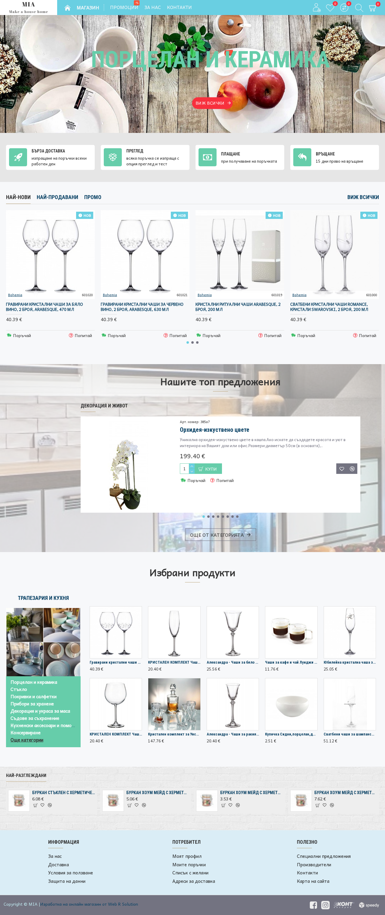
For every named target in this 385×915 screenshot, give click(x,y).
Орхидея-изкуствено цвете (214, 429)
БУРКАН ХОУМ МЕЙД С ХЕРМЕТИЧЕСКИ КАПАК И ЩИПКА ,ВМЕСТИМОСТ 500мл (157, 792)
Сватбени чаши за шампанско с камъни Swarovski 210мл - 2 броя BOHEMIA (350, 734)
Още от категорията (217, 534)
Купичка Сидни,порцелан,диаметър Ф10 (291, 734)
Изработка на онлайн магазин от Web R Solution (89, 904)
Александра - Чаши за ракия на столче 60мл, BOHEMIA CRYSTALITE (233, 734)
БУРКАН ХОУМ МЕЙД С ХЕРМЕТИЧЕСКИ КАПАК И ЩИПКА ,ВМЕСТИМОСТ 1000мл (345, 792)
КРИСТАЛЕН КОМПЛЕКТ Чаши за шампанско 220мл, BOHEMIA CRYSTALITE (174, 662)
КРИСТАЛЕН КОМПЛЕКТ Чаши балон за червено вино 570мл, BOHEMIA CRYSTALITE (116, 734)
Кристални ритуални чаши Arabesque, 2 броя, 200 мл (238, 307)
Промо (92, 197)
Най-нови (18, 197)
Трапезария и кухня (43, 598)
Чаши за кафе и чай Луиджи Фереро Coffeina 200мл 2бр (291, 662)
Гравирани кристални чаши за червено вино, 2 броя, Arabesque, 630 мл (142, 307)
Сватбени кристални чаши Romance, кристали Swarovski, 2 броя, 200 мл (329, 307)
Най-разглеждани (26, 775)
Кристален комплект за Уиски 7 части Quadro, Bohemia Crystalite (174, 734)
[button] (187, 342)
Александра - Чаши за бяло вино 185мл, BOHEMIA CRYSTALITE (233, 662)
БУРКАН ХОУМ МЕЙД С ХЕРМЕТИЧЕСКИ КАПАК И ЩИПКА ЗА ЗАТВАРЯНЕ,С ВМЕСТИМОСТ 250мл (251, 792)
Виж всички (363, 197)
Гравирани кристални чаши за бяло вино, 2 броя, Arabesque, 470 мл (44, 307)
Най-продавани (57, 197)
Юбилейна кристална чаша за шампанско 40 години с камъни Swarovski (350, 662)
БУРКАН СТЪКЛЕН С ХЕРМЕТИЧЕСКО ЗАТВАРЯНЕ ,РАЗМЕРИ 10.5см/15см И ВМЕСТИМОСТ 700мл (63, 792)
